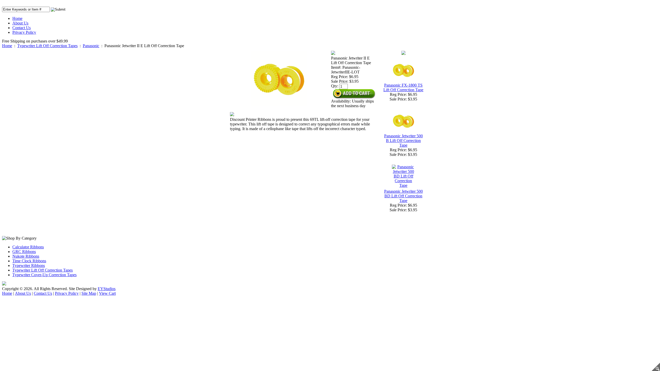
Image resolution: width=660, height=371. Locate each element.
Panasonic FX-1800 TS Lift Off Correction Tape (403, 87)
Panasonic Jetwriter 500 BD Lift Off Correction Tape (403, 196)
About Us (20, 23)
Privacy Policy (24, 32)
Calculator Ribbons (28, 247)
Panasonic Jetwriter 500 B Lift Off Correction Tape (403, 140)
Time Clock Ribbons (29, 261)
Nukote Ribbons (25, 256)
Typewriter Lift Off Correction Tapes (47, 46)
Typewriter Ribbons (28, 265)
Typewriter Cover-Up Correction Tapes (44, 275)
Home (17, 18)
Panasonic (91, 46)
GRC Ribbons (24, 251)
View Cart (107, 293)
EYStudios (107, 288)
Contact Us (21, 28)
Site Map (88, 293)
